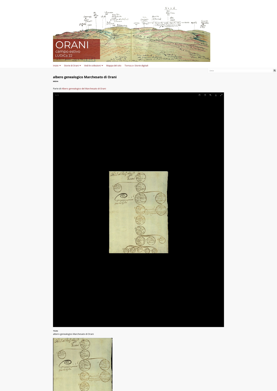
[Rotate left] (205, 94)
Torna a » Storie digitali (136, 65)
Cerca (274, 70)
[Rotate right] (199, 94)
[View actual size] (210, 94)
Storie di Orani (71, 65)
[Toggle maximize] (221, 94)
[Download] (216, 94)
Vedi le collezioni (92, 65)
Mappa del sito (113, 65)
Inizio (56, 65)
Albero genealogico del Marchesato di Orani (83, 88)
